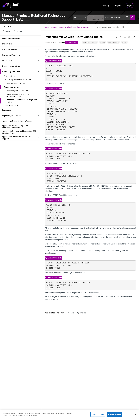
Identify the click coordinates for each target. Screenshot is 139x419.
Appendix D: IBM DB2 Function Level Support (17, 137)
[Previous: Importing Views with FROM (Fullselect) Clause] (116, 36)
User (125, 42)
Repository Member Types (13, 115)
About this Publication (11, 38)
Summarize (72, 42)
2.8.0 (103, 42)
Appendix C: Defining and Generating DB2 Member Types (19, 132)
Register (118, 5)
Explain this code (55, 61)
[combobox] (105, 17)
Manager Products (90, 42)
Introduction (7, 44)
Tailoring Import (11, 105)
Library (106, 5)
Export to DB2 (7, 60)
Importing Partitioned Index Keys (17, 80)
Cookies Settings (98, 414)
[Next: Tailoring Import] (120, 36)
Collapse (19, 31)
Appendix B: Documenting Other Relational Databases (15, 126)
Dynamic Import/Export (11, 66)
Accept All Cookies (114, 414)
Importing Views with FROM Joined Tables (22, 101)
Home (47, 27)
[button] (102, 18)
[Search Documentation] (132, 17)
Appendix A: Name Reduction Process (17, 121)
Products (77, 17)
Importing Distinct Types (14, 83)
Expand (7, 31)
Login (129, 5)
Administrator (114, 42)
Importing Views (11, 87)
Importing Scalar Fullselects (18, 91)
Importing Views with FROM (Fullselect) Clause (18, 95)
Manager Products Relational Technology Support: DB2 (70, 27)
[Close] (135, 414)
